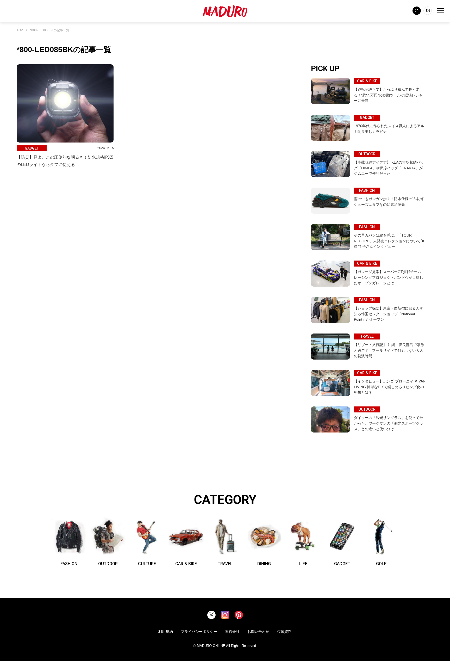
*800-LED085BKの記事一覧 (49, 30)
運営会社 (232, 631)
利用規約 (165, 631)
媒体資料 (284, 631)
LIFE (303, 563)
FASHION (68, 563)
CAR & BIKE (186, 563)
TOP (20, 30)
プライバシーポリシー (199, 631)
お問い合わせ (258, 631)
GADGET (342, 563)
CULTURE (147, 563)
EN (428, 11)
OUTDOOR (108, 563)
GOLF (381, 563)
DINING (264, 563)
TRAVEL (225, 563)
